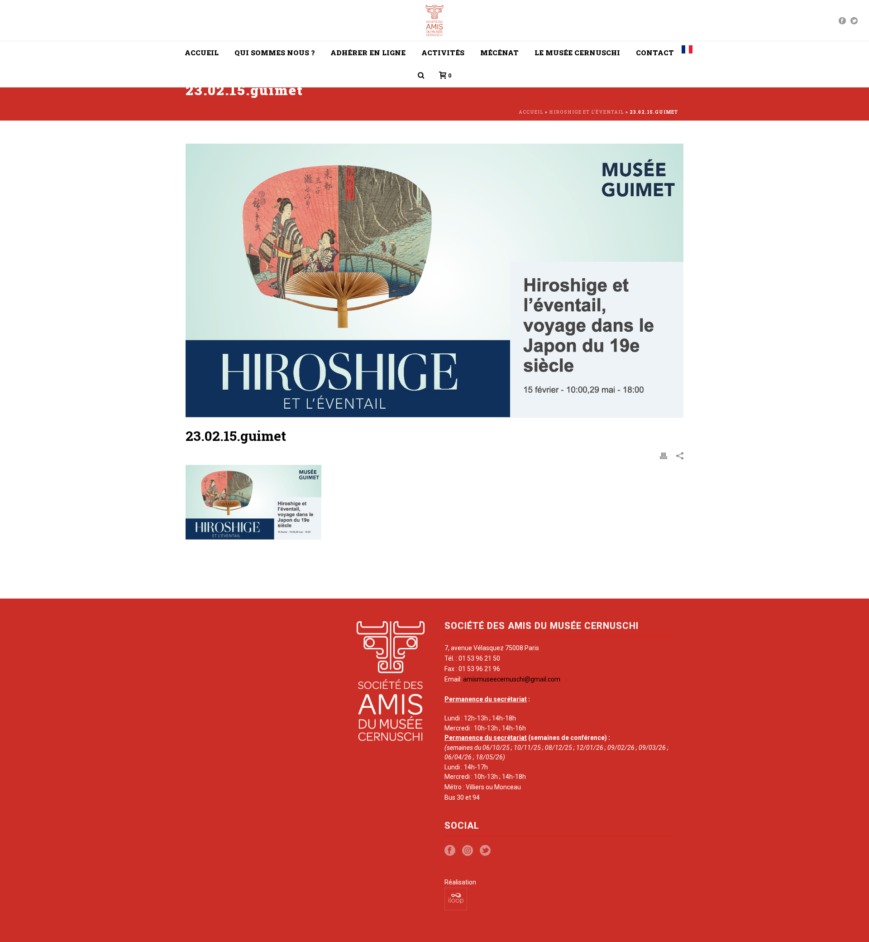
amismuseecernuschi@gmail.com (511, 679)
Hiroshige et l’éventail (586, 112)
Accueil (202, 52)
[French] (687, 52)
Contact (655, 52)
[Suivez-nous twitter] (485, 851)
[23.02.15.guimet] (434, 281)
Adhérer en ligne (368, 52)
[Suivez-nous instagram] (467, 851)
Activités (442, 52)
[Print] (663, 456)
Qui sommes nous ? (274, 52)
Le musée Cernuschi (577, 52)
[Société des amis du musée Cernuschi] (435, 20)
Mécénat (499, 52)
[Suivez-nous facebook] (449, 851)
